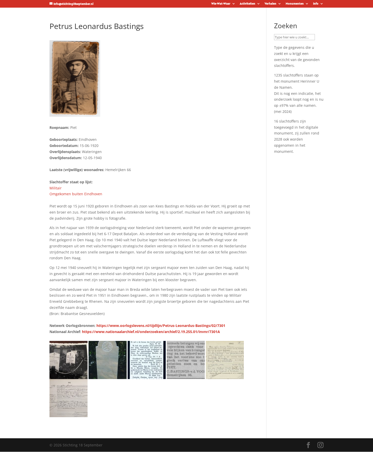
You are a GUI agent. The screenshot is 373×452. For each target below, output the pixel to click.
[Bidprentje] (147, 375)
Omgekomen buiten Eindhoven (75, 193)
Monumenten (295, 3)
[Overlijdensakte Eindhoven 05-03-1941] (68, 414)
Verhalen (270, 3)
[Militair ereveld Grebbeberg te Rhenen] (108, 375)
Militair (55, 188)
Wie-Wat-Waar (220, 3)
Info (315, 3)
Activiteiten (247, 3)
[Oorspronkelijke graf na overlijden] (68, 375)
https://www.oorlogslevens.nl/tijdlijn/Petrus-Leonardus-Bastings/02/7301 (160, 325)
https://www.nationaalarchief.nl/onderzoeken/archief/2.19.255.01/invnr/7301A (151, 331)
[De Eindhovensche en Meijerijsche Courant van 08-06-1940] (186, 375)
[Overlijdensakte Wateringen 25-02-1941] (225, 375)
